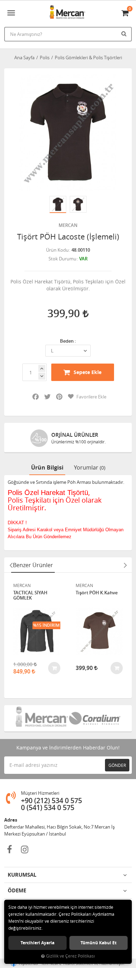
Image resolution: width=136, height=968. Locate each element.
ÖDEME (17, 890)
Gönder (117, 765)
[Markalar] (41, 718)
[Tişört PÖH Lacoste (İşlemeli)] (68, 132)
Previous (11, 565)
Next (125, 565)
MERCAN (68, 225)
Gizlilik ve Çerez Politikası (70, 956)
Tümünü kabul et (98, 943)
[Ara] (125, 33)
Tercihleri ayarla (37, 943)
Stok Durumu (62, 259)
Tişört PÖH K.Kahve (97, 593)
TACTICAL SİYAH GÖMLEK (30, 595)
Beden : (68, 341)
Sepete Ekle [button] (87, 372)
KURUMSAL (22, 874)
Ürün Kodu (57, 250)
